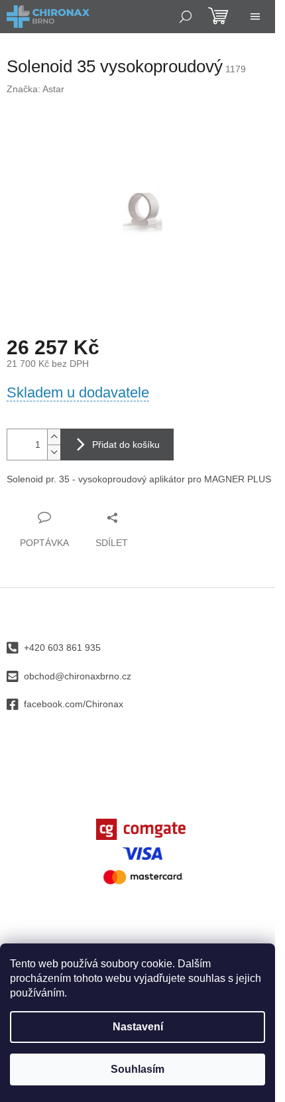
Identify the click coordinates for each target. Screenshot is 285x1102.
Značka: (35, 89)
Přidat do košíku (126, 444)
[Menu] (255, 16)
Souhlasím (137, 1069)
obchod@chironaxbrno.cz (77, 676)
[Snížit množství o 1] (53, 452)
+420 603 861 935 (62, 647)
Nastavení (138, 1026)
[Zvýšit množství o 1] (53, 437)
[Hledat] (185, 16)
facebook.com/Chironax (73, 704)
